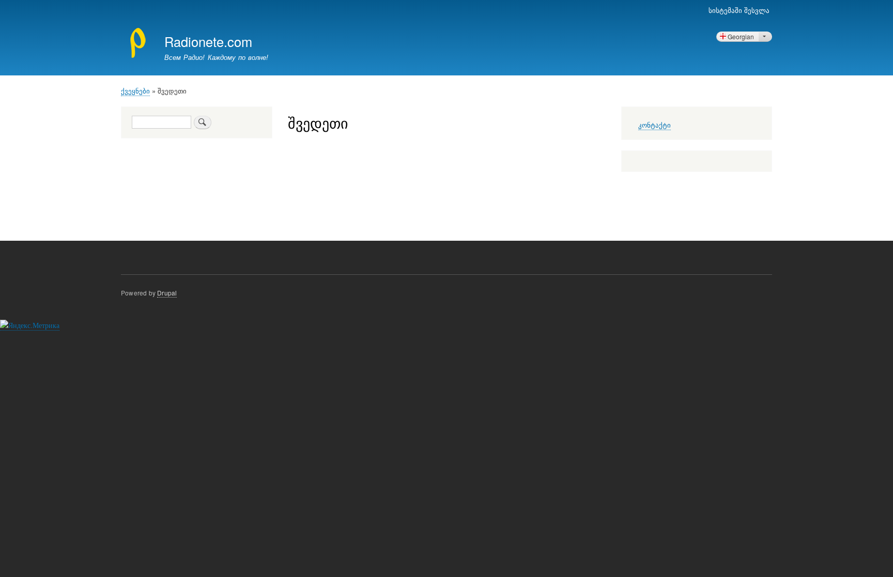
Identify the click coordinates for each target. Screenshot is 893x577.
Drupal (167, 292)
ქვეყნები (135, 91)
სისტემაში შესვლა (739, 10)
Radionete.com (208, 41)
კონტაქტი (654, 125)
